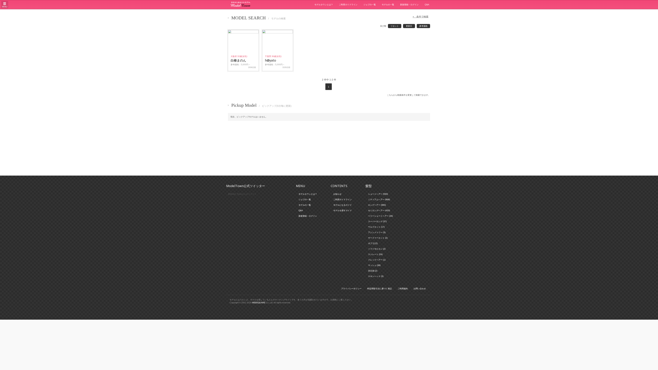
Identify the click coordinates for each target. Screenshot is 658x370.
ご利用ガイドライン (348, 4)
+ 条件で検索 (420, 16)
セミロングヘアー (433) (379, 210)
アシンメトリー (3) (377, 232)
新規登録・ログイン (409, 4)
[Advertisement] (329, 148)
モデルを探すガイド (342, 210)
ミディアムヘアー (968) (379, 199)
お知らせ (337, 194)
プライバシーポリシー (351, 288)
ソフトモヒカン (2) (377, 249)
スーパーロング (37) (377, 221)
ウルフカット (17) (376, 227)
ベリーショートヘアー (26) (380, 216)
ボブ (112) (373, 243)
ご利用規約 (403, 288)
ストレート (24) (375, 254)
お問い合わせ (419, 288)
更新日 (409, 26)
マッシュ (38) (374, 265)
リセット (395, 26)
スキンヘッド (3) (375, 276)
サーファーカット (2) (378, 238)
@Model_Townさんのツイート (242, 194)
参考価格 (423, 26)
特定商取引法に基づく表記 (379, 288)
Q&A (427, 4)
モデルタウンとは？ (323, 4)
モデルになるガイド (342, 205)
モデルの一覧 (388, 4)
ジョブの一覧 (369, 4)
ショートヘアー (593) (378, 194)
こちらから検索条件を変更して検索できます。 (408, 95)
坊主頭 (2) (372, 271)
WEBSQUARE (258, 302)
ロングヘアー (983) (377, 205)
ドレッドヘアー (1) (377, 260)
